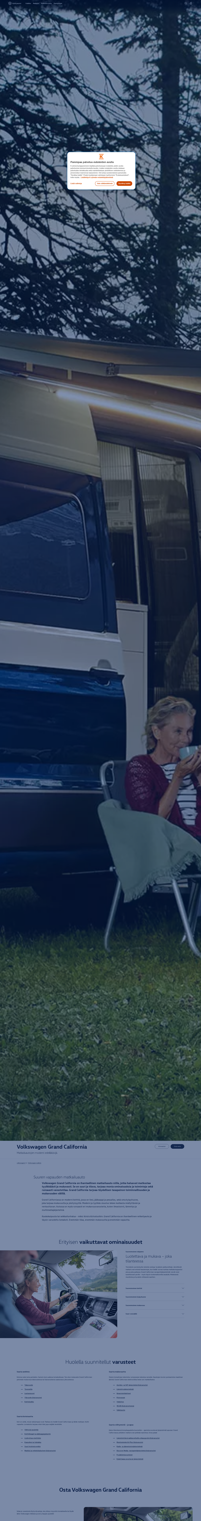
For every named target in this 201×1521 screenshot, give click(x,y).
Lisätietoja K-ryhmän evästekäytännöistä (96, 177)
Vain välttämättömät (105, 183)
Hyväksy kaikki (124, 183)
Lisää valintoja (76, 183)
